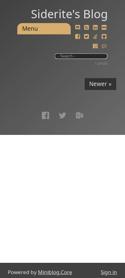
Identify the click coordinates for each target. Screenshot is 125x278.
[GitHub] (104, 37)
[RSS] (86, 27)
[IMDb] (104, 27)
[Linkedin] (95, 27)
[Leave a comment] (104, 46)
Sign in (109, 272)
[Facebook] (77, 37)
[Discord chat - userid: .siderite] (77, 27)
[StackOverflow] (95, 37)
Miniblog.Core (55, 272)
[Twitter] (86, 37)
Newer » (100, 84)
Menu (30, 29)
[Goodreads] (95, 46)
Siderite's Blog (69, 14)
